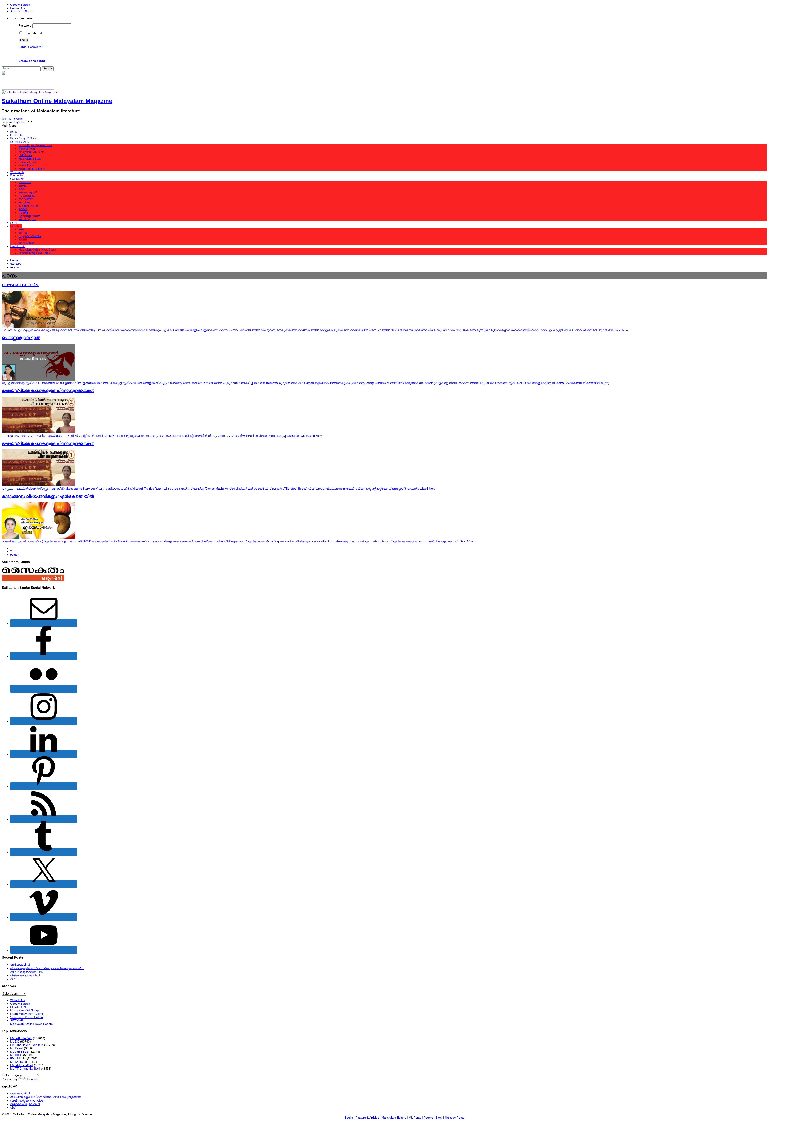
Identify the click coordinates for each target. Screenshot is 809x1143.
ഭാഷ (22, 189)
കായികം (24, 202)
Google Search (20, 4)
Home (13, 131)
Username (25, 18)
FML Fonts (25, 155)
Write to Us (17, 172)
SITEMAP (16, 1020)
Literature (16, 226)
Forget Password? (31, 46)
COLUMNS (17, 178)
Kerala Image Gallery (23, 138)
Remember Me (33, 33)
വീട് (12, 979)
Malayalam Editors (30, 158)
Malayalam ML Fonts (31, 152)
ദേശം (22, 185)
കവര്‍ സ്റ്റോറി (27, 219)
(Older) (15, 554)
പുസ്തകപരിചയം (30, 236)
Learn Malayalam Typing (26, 1013)
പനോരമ (25, 182)
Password (25, 25)
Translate (33, 1079)
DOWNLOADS (19, 141)
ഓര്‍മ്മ (23, 209)
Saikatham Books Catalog (27, 1017)
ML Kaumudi (18, 1061)
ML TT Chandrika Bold (25, 1068)
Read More (621, 330)
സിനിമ (23, 212)
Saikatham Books (21, 11)
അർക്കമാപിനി (20, 964)
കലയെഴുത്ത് (27, 192)
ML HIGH (16, 1055)
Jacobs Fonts (26, 165)
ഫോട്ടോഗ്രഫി (28, 205)
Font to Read (17, 175)
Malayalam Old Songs (24, 1010)
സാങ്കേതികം (27, 195)
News (13, 222)
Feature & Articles (367, 1117)
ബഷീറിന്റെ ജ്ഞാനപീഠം (26, 971)
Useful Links (17, 246)
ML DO (14, 1041)
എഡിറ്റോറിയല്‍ (29, 216)
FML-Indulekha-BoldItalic (26, 1045)
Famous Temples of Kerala (35, 253)
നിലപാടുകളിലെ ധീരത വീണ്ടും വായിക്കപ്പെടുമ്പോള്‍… (47, 968)
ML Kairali (16, 1048)
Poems (428, 1117)
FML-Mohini (18, 1058)
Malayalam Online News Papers (37, 249)
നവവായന (26, 199)
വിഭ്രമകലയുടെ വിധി (25, 975)
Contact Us (17, 8)
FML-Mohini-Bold (21, 1065)
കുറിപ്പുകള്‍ (26, 242)
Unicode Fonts (27, 162)
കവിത (23, 232)
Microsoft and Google (32, 168)
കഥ (21, 229)
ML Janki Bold (19, 1051)
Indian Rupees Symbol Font (35, 145)
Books (349, 1117)
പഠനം (23, 239)
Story (438, 1117)
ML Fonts (415, 1117)
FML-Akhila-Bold (21, 1038)
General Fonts (27, 148)
